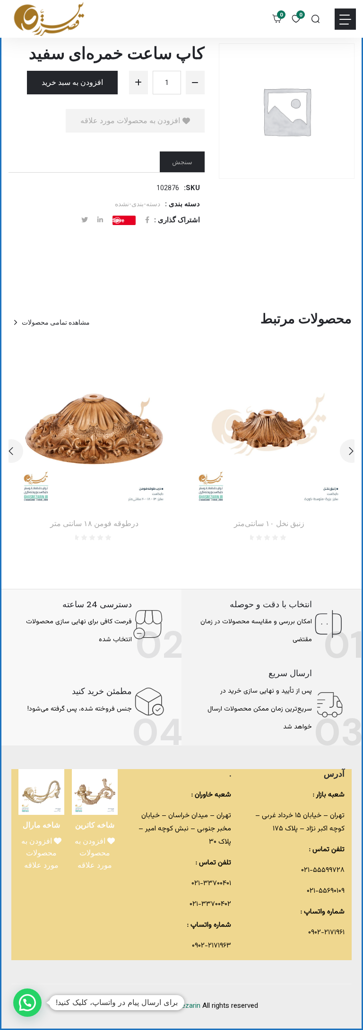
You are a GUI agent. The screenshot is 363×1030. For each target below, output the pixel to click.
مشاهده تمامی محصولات (56, 322)
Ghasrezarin (182, 1006)
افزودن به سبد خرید (72, 82)
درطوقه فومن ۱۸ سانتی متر (94, 523)
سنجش (182, 162)
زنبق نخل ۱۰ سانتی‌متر (269, 523)
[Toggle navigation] (345, 19)
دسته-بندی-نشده (137, 204)
